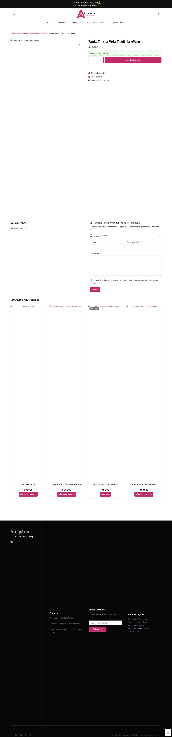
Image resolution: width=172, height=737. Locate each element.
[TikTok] (30, 735)
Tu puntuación (95, 236)
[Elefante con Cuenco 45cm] (143, 392)
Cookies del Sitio (135, 631)
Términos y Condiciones (138, 622)
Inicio (47, 23)
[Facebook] (11, 735)
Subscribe (97, 629)
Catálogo (75, 23)
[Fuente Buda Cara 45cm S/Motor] (66, 392)
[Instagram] (21, 735)
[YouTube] (25, 735)
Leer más (105, 494)
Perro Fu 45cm (28, 484)
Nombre (94, 242)
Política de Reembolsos (138, 628)
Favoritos (61, 23)
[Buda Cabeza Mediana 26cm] (105, 392)
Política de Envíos (136, 625)
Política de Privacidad (137, 619)
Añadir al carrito (133, 60)
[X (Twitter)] (16, 735)
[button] (168, 732)
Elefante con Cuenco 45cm (144, 484)
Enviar (94, 290)
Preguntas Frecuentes (95, 23)
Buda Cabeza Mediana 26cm (105, 484)
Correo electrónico (135, 242)
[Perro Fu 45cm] (28, 392)
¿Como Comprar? (119, 23)
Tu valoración (96, 253)
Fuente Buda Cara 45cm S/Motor (67, 484)
